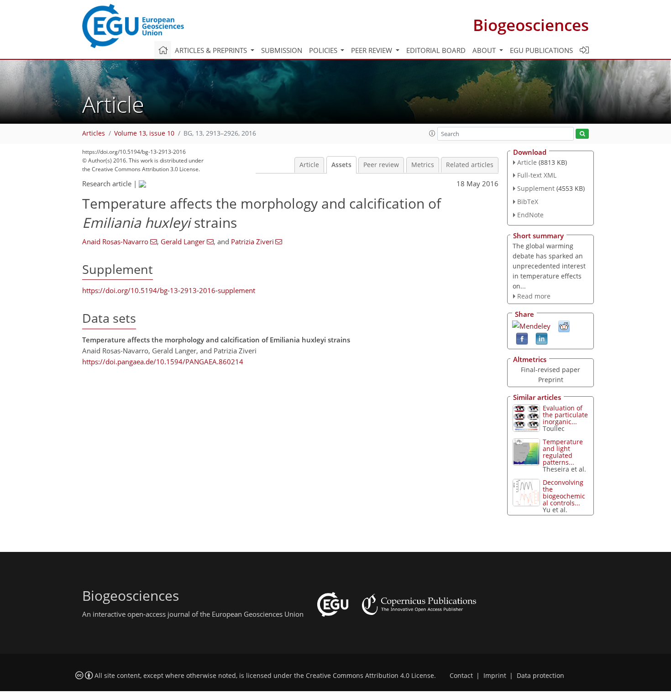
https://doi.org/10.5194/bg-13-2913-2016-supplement (168, 290)
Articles (93, 133)
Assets (341, 165)
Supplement (536, 188)
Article (309, 165)
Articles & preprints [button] (212, 50)
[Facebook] (522, 338)
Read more (533, 296)
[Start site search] (582, 134)
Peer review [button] (372, 50)
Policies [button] (324, 50)
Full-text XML (536, 175)
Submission (281, 50)
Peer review (381, 165)
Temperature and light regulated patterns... (563, 452)
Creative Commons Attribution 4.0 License (370, 676)
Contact (461, 676)
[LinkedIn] (541, 338)
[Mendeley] (531, 325)
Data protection (540, 676)
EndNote (530, 214)
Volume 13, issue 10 (144, 133)
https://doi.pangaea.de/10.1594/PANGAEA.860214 (162, 361)
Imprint (494, 676)
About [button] (485, 50)
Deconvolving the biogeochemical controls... (564, 492)
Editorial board (436, 50)
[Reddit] (564, 326)
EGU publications (541, 50)
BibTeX (527, 201)
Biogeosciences (531, 25)
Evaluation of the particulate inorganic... (565, 415)
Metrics (422, 165)
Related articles (469, 165)
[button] (432, 133)
